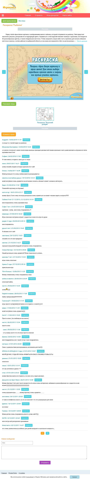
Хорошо (74, 477)
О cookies (22, 473)
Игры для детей (52, 15)
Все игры (22, 21)
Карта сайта (67, 15)
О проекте (38, 15)
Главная (28, 15)
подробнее (29, 477)
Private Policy (13, 473)
